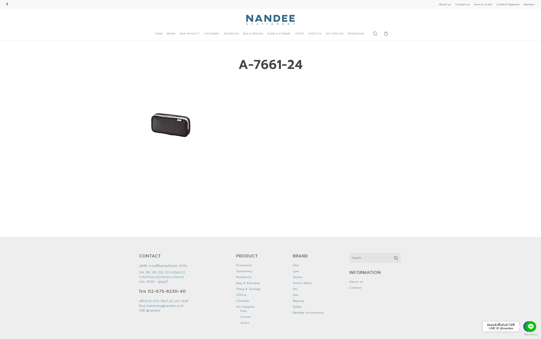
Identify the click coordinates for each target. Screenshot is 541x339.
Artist (244, 323)
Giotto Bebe (302, 283)
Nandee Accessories (308, 313)
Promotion (244, 265)
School (245, 317)
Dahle (297, 307)
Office (241, 295)
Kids (243, 311)
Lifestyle (242, 301)
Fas (295, 289)
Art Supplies (245, 307)
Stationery (244, 271)
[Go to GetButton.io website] (531, 334)
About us (356, 282)
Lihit (296, 265)
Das (296, 295)
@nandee (153, 310)
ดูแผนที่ (163, 281)
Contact (355, 288)
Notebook (243, 277)
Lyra (296, 271)
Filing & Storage (248, 289)
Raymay (298, 301)
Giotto (298, 277)
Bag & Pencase (248, 283)
